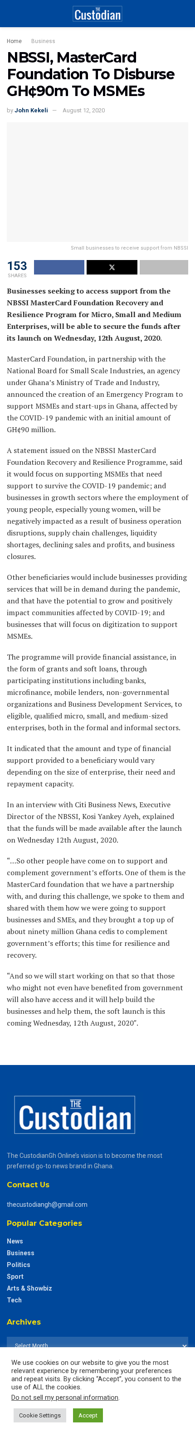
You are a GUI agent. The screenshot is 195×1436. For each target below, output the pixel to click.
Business (43, 41)
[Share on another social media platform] (164, 267)
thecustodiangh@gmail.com (47, 1204)
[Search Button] (184, 13)
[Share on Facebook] (59, 267)
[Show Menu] (11, 13)
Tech (14, 1300)
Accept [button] (88, 1415)
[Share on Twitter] (112, 267)
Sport (15, 1276)
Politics (18, 1264)
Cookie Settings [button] (40, 1415)
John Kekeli (31, 110)
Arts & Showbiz (29, 1288)
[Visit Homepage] (97, 14)
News (15, 1241)
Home (14, 41)
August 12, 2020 (84, 110)
